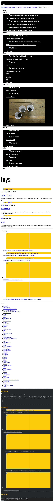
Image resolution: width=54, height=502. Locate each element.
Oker (4, 360)
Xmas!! (3, 222)
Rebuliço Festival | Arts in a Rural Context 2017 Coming (19, 30)
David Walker (6, 323)
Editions (5, 127)
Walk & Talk (9, 82)
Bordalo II (5, 315)
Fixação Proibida (7, 333)
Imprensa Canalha (7, 337)
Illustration (3, 205)
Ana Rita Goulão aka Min (9, 310)
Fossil (4, 334)
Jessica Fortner (5, 208)
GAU (7, 75)
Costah (5, 322)
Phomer (5, 364)
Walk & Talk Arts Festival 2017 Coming (12, 280)
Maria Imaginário (7, 346)
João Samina (6, 339)
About (4, 4)
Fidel (4, 331)
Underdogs (8, 77)
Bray (4, 317)
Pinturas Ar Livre (7, 365)
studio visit (6, 84)
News (4, 10)
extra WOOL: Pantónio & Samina (13, 71)
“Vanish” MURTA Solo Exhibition (11, 490)
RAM (4, 366)
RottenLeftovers (7, 369)
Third (4, 376)
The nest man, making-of (12, 154)
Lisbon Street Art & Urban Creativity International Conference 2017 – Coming (22, 299)
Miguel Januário (7, 350)
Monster (5, 352)
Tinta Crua (6, 377)
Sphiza (5, 372)
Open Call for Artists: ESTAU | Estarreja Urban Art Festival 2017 (21, 24)
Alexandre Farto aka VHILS (10, 309)
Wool (7, 81)
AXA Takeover (9, 51)
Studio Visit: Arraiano (11, 90)
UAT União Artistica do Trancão (11, 380)
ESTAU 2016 (9, 65)
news (2, 218)
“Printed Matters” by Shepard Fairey (14, 39)
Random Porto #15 (10, 140)
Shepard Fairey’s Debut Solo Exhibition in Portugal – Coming (20, 18)
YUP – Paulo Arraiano (8, 385)
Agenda (5, 12)
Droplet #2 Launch (6, 195)
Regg (4, 368)
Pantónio (5, 361)
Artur (7, 73)
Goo (4, 335)
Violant (5, 384)
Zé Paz (5, 386)
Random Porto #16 (10, 134)
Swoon (5, 373)
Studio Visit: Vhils (10, 97)
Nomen (5, 357)
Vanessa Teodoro (7, 382)
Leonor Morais (7, 342)
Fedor (4, 330)
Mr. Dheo (5, 354)
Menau (5, 347)
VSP (7, 79)
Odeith (5, 358)
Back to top (3, 500)
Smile (4, 370)
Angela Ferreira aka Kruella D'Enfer (11, 311)
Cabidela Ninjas (7, 318)
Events (4, 53)
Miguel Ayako (6, 349)
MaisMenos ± (6, 343)
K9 (4, 341)
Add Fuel (5, 306)
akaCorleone (6, 307)
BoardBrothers (7, 313)
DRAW (5, 326)
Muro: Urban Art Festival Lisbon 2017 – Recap (17, 59)
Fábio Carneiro (7, 329)
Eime (4, 327)
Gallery (5, 32)
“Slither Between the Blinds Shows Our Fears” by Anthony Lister (21, 45)
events (2, 192)
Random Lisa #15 (10, 146)
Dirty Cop (5, 325)
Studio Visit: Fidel (10, 125)
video (4, 148)
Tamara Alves (6, 374)
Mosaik (5, 353)
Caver (4, 319)
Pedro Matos (6, 362)
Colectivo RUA (7, 321)
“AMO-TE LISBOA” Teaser (12, 166)
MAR (4, 345)
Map (4, 168)
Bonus (4, 314)
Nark (4, 356)
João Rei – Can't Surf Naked (10, 338)
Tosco (4, 378)
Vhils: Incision (9, 160)
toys (5, 192)
